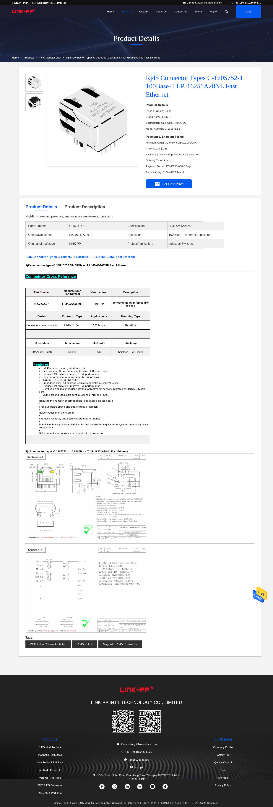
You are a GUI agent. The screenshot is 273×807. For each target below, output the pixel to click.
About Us (161, 11)
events (198, 11)
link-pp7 (138, 767)
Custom (143, 11)
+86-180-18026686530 (247, 2)
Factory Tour (223, 754)
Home (110, 11)
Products (126, 11)
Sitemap (223, 777)
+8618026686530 (138, 759)
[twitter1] (118, 787)
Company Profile (223, 747)
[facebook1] (105, 787)
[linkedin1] (130, 787)
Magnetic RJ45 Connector (120, 644)
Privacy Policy (223, 785)
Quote (248, 11)
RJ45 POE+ (84, 644)
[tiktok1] (168, 787)
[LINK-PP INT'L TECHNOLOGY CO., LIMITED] (23, 11)
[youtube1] (143, 787)
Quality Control (223, 762)
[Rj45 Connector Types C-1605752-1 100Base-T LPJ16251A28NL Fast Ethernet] (92, 120)
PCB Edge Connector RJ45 (48, 644)
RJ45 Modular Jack (50, 57)
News (223, 770)
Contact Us (180, 11)
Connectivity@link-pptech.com (205, 2)
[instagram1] (155, 787)
